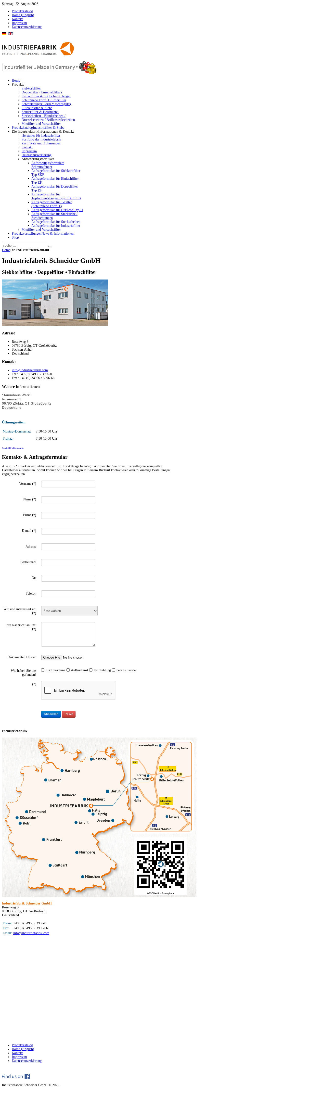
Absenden (51, 714)
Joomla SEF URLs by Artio (13, 448)
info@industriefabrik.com (30, 370)
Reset (68, 714)
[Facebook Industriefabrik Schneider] (16, 1078)
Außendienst (79, 670)
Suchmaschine (55, 670)
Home (6, 250)
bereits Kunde (126, 670)
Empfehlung (102, 670)
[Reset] (50, 246)
